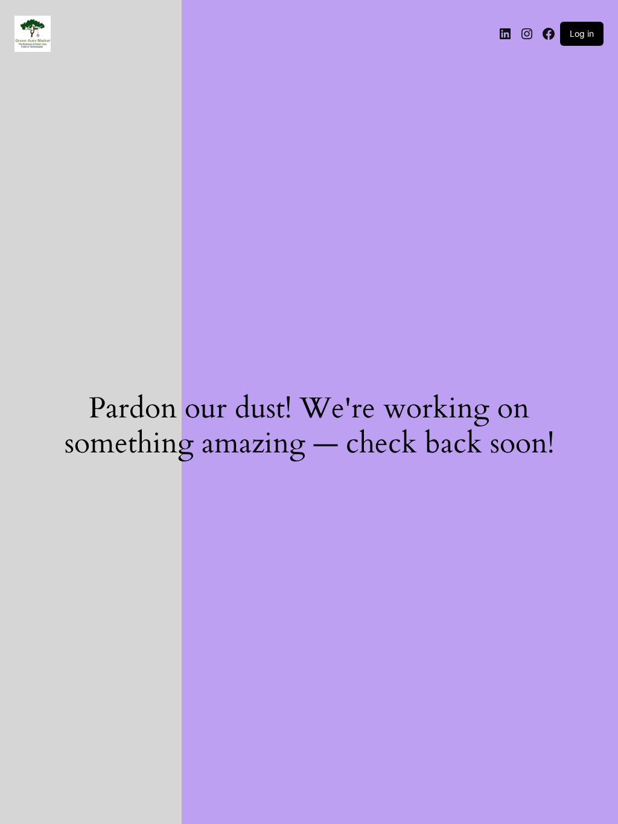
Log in (582, 33)
